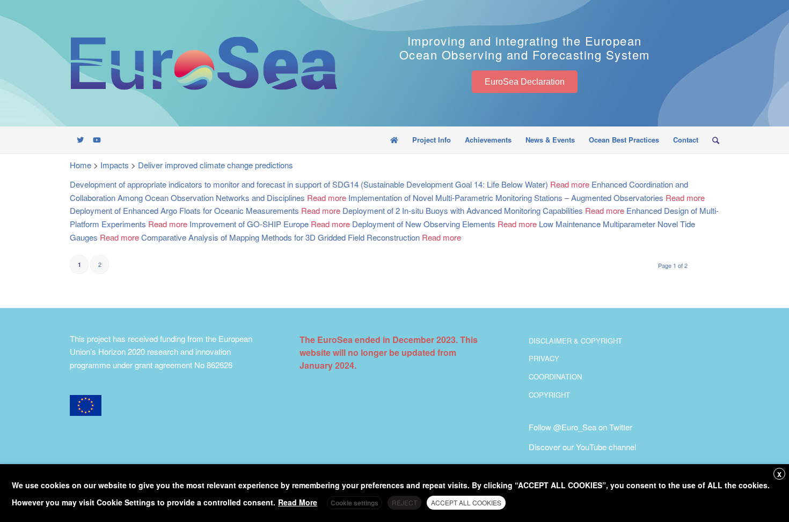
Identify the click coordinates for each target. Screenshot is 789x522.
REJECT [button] (404, 502)
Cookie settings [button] (354, 503)
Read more (569, 184)
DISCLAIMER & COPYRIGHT (575, 340)
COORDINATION (555, 376)
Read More (297, 502)
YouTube (591, 446)
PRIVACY (544, 358)
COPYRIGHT (549, 395)
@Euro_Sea (574, 426)
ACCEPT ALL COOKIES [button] (466, 502)
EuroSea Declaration (525, 81)
